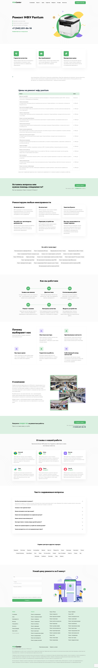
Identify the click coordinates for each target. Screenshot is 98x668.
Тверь (56, 556)
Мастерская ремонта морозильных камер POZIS (46, 259)
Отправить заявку (80, 422)
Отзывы (59, 2)
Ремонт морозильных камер (74, 625)
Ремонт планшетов (53, 614)
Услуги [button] (37, 2)
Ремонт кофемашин (35, 626)
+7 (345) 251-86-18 (22, 28)
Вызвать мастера (80, 2)
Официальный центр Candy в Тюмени (58, 250)
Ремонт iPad (52, 635)
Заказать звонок (80, 185)
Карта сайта (14, 630)
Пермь (40, 553)
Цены (43, 2)
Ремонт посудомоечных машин (37, 633)
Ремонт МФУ (71, 614)
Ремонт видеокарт (53, 623)
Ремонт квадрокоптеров (73, 640)
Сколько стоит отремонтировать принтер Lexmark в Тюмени (49, 256)
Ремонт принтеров (35, 630)
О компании (32, 2)
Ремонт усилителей (72, 618)
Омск (35, 553)
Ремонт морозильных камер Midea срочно (67, 259)
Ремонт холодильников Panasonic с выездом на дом (28, 253)
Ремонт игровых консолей (36, 640)
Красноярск (75, 550)
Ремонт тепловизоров (72, 635)
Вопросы (53, 2)
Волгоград (23, 550)
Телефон (15, 581)
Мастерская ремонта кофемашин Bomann (22, 250)
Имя (14, 576)
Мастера (14, 621)
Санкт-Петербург (62, 553)
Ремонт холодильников (36, 614)
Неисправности (15, 619)
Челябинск (44, 556)
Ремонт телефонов (35, 619)
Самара (54, 553)
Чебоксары (37, 556)
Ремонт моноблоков (72, 623)
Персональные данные (43, 647)
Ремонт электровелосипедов (74, 621)
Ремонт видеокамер (54, 640)
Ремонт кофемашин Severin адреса (24, 262)
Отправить (27, 600)
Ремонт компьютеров (35, 628)
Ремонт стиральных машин (36, 616)
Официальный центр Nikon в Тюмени (75, 250)
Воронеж (29, 550)
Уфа (80, 553)
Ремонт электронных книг (73, 632)
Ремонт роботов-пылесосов (55, 621)
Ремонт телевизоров (35, 621)
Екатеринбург (36, 550)
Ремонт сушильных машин (55, 632)
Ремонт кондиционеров (36, 635)
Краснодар (68, 550)
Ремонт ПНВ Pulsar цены (18, 256)
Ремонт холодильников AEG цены (41, 250)
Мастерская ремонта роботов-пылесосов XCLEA (49, 266)
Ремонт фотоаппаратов (36, 637)
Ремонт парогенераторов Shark (27, 259)
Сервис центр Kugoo (30, 256)
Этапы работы (15, 623)
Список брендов (15, 628)
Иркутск (49, 550)
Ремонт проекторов (72, 628)
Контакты (64, 2)
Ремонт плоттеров (72, 637)
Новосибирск (29, 553)
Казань (62, 550)
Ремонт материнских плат (73, 616)
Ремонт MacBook (71, 611)
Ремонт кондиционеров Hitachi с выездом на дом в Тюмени (46, 262)
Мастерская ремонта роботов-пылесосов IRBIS (70, 262)
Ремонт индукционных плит (74, 630)
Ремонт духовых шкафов (55, 625)
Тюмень (75, 553)
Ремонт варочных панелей (55, 616)
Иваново (43, 550)
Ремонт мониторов (54, 618)
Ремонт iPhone (53, 611)
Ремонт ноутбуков (35, 623)
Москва (82, 550)
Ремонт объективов (54, 637)
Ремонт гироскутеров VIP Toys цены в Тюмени (74, 256)
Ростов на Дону (47, 553)
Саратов (70, 553)
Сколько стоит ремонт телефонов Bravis (71, 253)
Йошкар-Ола (56, 550)
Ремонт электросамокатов (55, 628)
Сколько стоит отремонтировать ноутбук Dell (51, 253)
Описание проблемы (17, 586)
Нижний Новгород (20, 553)
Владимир (16, 550)
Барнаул (61, 556)
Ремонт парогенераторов (55, 630)
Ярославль (50, 556)
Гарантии (48, 2)
